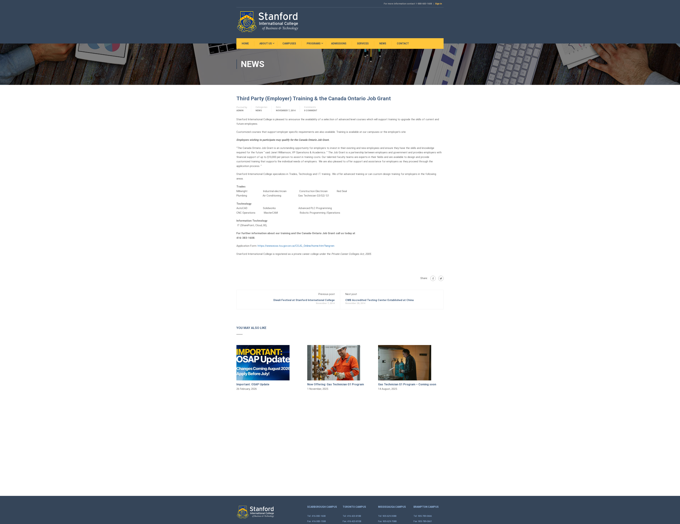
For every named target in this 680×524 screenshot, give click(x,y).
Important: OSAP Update (252, 384)
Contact (403, 43)
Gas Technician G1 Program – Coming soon (407, 384)
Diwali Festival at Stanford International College (304, 300)
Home (245, 43)
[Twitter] (441, 278)
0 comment (310, 110)
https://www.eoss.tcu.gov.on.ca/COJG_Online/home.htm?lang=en (296, 245)
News (382, 43)
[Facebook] (433, 278)
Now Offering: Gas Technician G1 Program (335, 384)
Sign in (438, 3)
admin (239, 110)
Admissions (338, 43)
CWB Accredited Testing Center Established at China (379, 300)
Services (363, 43)
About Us (265, 43)
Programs (314, 43)
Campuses (289, 43)
